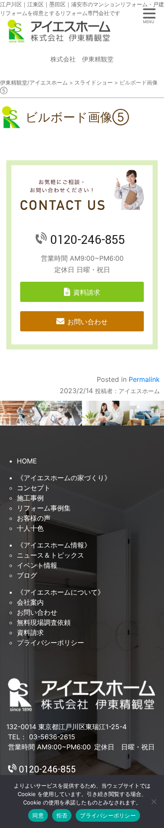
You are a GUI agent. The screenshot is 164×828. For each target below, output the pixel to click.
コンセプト (33, 488)
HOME (27, 461)
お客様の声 (33, 518)
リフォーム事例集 (44, 508)
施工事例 (30, 498)
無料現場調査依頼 (44, 622)
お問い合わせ (87, 321)
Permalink (144, 379)
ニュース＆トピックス (50, 555)
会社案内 (30, 602)
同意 (38, 815)
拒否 (62, 815)
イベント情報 (37, 565)
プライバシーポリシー (50, 642)
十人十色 (30, 528)
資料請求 (86, 292)
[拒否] (153, 801)
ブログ (27, 575)
